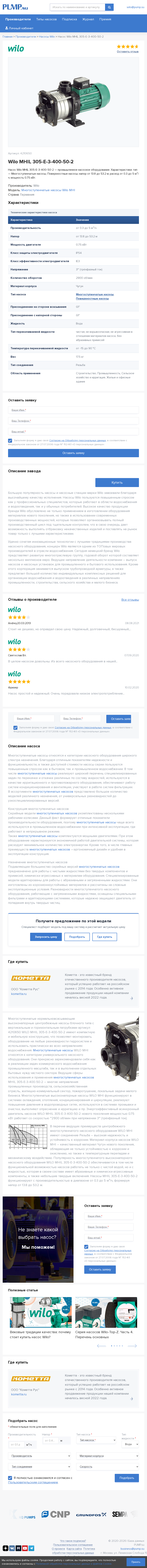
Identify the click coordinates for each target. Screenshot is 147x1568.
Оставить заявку (100, 1269)
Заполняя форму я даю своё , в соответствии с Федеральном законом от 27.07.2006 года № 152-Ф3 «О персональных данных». (108, 1253)
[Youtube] (25, 1550)
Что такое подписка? (73, 1540)
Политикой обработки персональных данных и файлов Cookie (74, 1563)
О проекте (58, 1548)
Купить (117, 482)
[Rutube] (18, 1550)
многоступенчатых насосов (53, 792)
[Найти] (109, 7)
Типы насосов (46, 19)
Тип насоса (83, 1434)
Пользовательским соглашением (33, 1482)
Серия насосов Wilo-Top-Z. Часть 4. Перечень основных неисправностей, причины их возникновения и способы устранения (104, 1334)
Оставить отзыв (128, 51)
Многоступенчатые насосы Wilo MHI (48, 190)
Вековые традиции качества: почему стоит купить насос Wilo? (40, 1334)
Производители (18, 19)
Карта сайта (74, 1548)
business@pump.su (132, 1549)
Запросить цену (46, 937)
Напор (46, 1434)
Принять (135, 1562)
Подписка (69, 19)
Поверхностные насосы (92, 298)
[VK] (12, 1550)
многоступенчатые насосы (37, 773)
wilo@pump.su (135, 7)
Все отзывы (130, 600)
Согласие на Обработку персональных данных (77, 440)
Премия (105, 19)
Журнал (88, 19)
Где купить (104, 937)
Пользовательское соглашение (73, 1544)
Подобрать (77, 937)
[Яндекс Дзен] (5, 1550)
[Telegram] (31, 1550)
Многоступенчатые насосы (95, 294)
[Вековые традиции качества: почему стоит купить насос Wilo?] (41, 1312)
